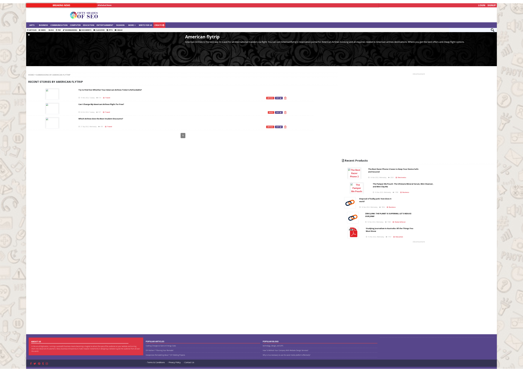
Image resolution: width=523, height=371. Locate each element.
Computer (75, 25)
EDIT (278, 98)
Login (481, 5)
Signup (491, 5)
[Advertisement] (320, 15)
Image (119, 30)
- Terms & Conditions (155, 362)
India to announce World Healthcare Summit (117, 5)
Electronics (401, 177)
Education (88, 25)
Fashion (120, 25)
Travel (107, 98)
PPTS (110, 30)
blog (271, 112)
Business (43, 25)
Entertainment (105, 25)
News (43, 30)
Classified (100, 30)
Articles (32, 30)
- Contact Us (188, 362)
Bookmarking (70, 30)
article (270, 98)
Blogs (51, 30)
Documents (85, 30)
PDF (59, 30)
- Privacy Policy (174, 362)
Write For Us (145, 25)
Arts (31, 25)
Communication (59, 25)
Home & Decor (400, 222)
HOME (31, 74)
